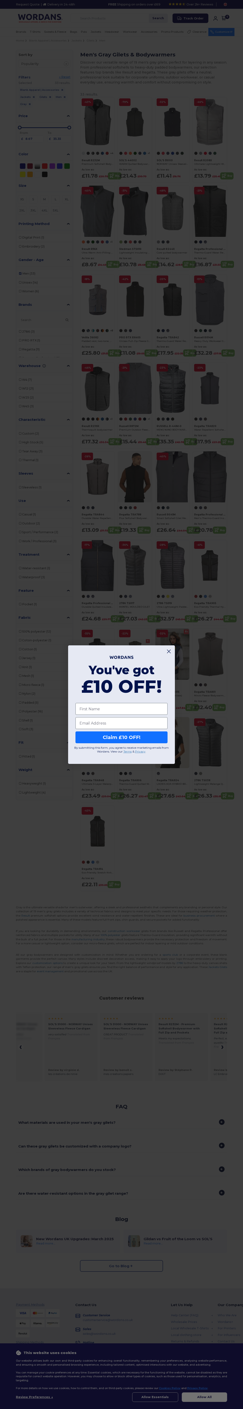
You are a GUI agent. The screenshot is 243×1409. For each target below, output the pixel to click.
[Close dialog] (169, 651)
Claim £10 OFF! (121, 737)
